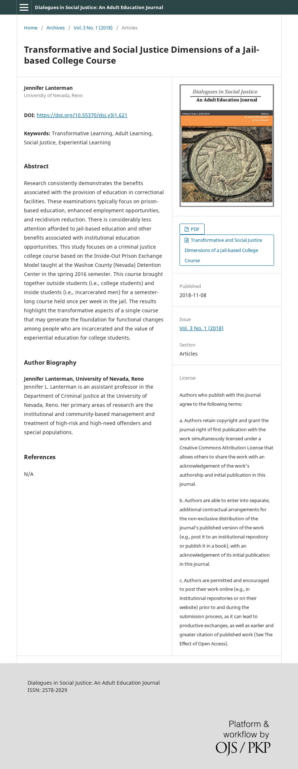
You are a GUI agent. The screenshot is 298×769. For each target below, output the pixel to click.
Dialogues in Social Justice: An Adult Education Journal (99, 7)
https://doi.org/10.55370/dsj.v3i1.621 (82, 115)
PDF (195, 229)
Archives (56, 27)
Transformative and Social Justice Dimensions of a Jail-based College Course (223, 250)
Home (30, 27)
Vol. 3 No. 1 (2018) (93, 27)
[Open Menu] (24, 7)
